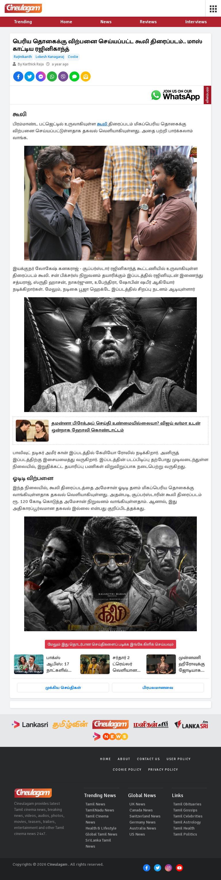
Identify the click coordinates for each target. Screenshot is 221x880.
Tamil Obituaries (187, 804)
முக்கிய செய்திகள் (63, 687)
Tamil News (95, 804)
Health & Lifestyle (101, 828)
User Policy (179, 759)
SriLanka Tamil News (98, 843)
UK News (137, 804)
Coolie (73, 57)
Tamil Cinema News (96, 819)
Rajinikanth (23, 57)
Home (105, 759)
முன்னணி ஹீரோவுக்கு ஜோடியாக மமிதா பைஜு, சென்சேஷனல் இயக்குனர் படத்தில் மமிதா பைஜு (195, 664)
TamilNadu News (99, 810)
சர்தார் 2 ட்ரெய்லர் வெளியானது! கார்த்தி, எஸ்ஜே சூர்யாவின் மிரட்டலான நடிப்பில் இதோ (128, 664)
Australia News (142, 828)
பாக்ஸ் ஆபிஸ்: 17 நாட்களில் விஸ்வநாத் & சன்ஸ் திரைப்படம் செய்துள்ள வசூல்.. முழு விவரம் (60, 664)
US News (137, 834)
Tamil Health (184, 828)
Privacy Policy (163, 770)
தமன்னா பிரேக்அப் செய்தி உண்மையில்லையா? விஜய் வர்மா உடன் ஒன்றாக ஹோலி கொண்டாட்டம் (126, 426)
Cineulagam (57, 864)
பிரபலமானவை (157, 687)
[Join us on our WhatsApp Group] (175, 95)
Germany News (142, 822)
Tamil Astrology (187, 822)
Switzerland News (145, 816)
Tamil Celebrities (188, 816)
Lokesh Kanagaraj (50, 57)
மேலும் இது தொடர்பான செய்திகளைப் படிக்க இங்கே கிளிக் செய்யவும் (110, 644)
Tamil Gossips (185, 810)
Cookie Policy (127, 770)
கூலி (102, 124)
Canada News (141, 810)
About (124, 759)
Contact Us (148, 759)
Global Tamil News (101, 834)
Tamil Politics (185, 834)
